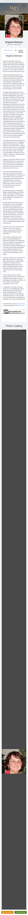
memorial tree (21, 303)
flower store (21, 305)
